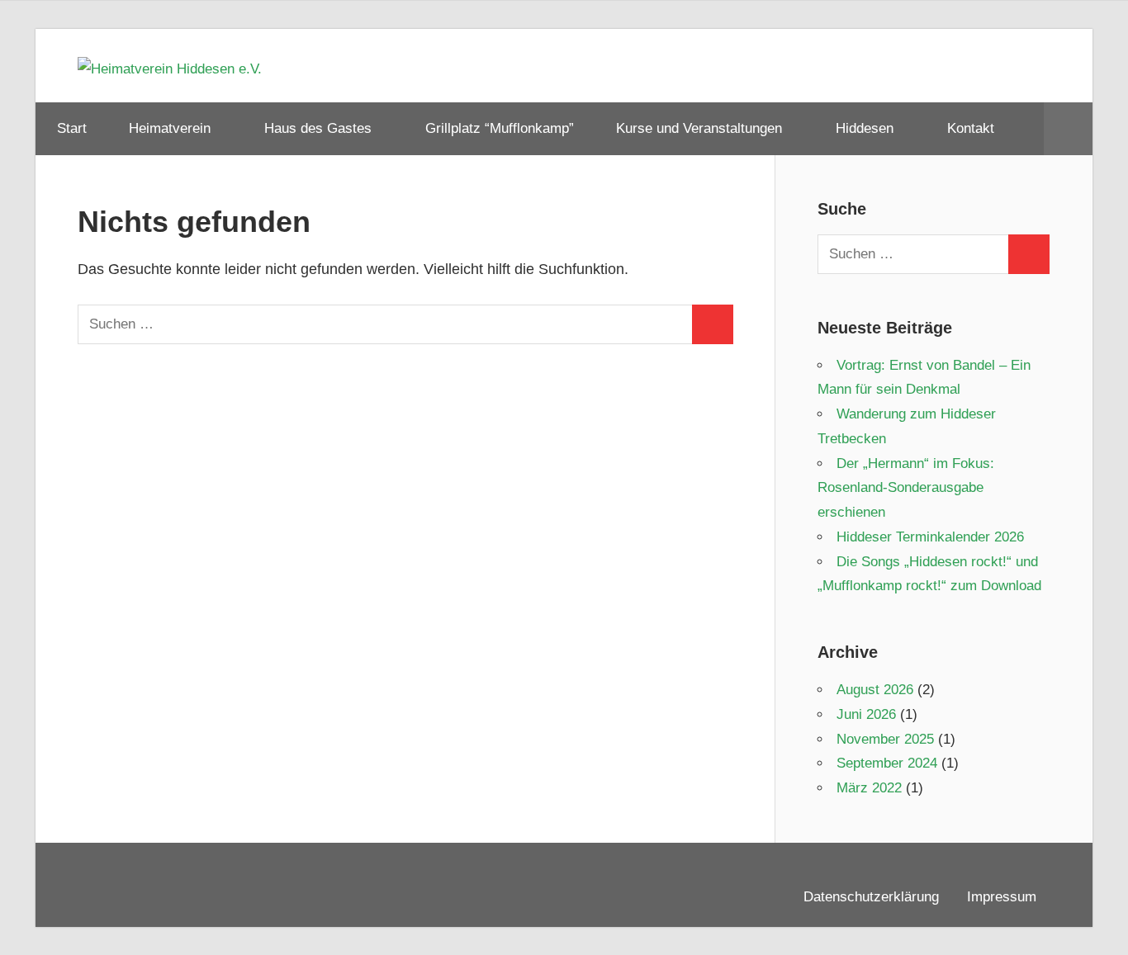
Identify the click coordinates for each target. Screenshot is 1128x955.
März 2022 (869, 788)
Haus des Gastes (318, 128)
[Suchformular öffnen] (1068, 128)
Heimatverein (170, 128)
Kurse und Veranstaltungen (699, 128)
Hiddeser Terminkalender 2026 (930, 537)
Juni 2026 (866, 714)
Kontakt (970, 128)
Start (72, 128)
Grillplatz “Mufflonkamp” (499, 128)
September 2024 (887, 763)
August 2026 (875, 689)
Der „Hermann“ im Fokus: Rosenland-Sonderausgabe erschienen (906, 488)
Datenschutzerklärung (871, 897)
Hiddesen (864, 128)
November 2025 (885, 739)
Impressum (1001, 897)
